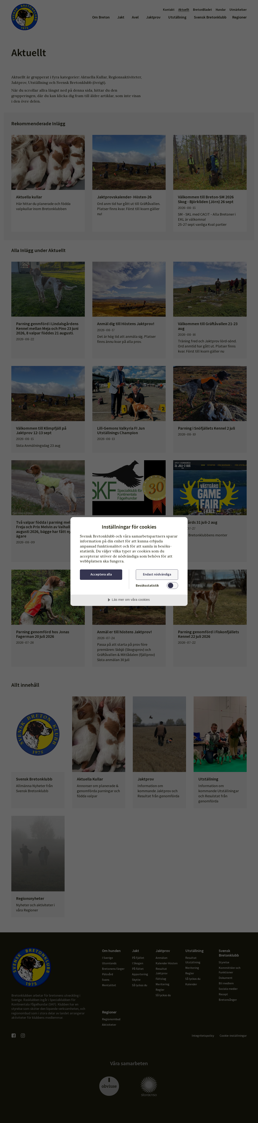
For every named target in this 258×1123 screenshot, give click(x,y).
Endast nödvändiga (157, 574)
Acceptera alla (101, 574)
